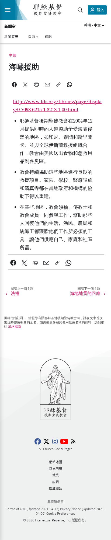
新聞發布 (11, 36)
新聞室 (10, 27)
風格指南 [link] (14, 327)
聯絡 (48, 36)
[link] (13, 262)
